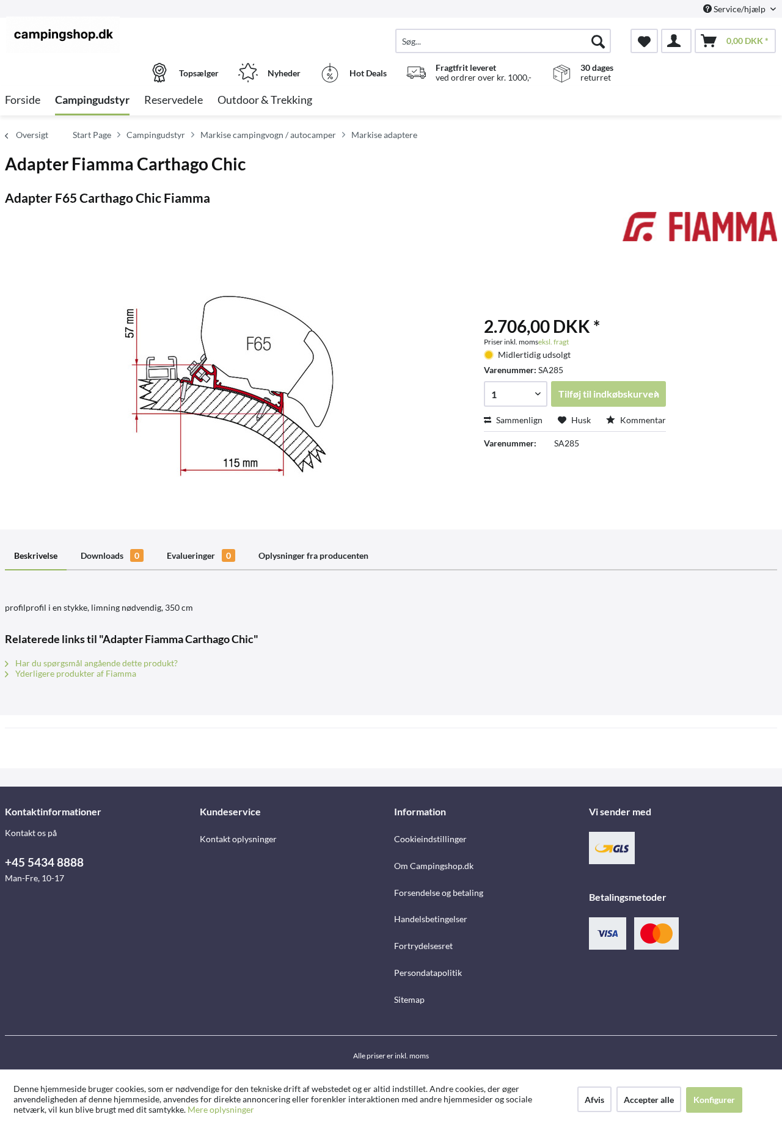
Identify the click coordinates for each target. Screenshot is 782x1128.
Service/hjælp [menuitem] (739, 9)
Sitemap (409, 999)
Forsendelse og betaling (438, 892)
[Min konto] (676, 41)
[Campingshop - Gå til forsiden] (101, 34)
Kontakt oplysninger (238, 839)
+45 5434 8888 (44, 862)
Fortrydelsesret (423, 946)
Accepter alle (649, 1099)
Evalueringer (199, 555)
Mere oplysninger (221, 1109)
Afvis (594, 1099)
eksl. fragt (553, 341)
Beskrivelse (35, 555)
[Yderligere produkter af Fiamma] (700, 233)
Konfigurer (714, 1099)
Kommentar (642, 420)
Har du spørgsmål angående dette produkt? (95, 663)
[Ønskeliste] (644, 41)
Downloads (110, 555)
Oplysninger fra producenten (313, 555)
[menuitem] (503, 41)
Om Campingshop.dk (433, 866)
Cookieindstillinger (430, 839)
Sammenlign (518, 420)
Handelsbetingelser (430, 919)
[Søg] (598, 41)
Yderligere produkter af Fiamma (74, 673)
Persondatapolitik (428, 972)
